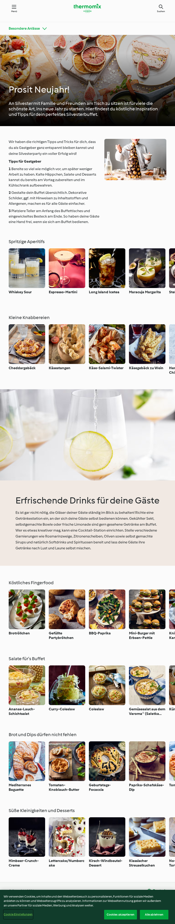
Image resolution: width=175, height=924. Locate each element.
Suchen (161, 11)
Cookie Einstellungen (18, 914)
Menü (14, 11)
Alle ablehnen (154, 914)
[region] (87, 907)
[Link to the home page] (87, 8)
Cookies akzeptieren (120, 914)
